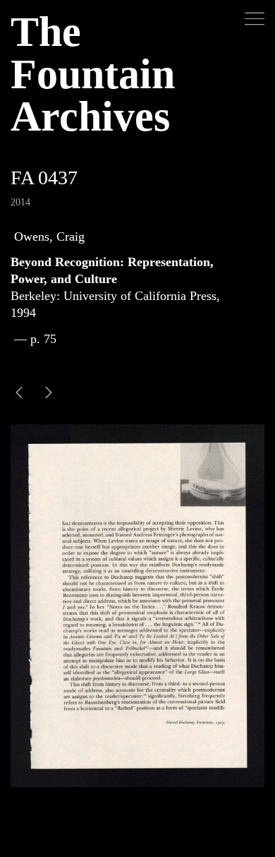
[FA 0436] (48, 394)
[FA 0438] (19, 394)
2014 (20, 202)
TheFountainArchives (93, 74)
